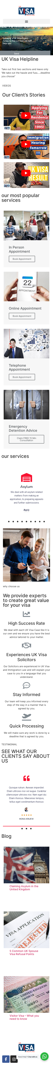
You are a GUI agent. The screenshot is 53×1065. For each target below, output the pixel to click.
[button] (26, 21)
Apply (26, 510)
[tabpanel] (26, 491)
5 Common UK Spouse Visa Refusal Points (24, 952)
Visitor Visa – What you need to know (24, 1017)
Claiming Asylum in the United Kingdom (24, 888)
